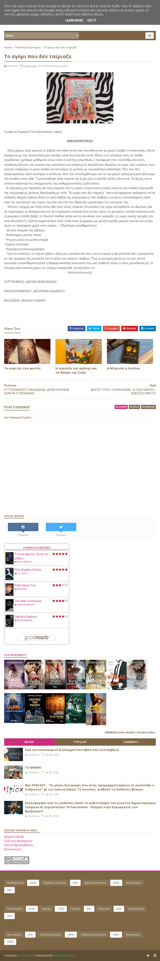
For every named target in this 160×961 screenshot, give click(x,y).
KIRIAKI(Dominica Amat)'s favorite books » (130, 732)
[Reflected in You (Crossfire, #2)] (9, 594)
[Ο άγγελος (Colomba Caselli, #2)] (55, 722)
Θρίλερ (46, 908)
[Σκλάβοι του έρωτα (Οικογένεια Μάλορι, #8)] (55, 688)
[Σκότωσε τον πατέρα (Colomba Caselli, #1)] (35, 722)
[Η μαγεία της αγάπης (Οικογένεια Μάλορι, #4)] (14, 688)
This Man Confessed (27, 601)
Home (7, 47)
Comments (130, 742)
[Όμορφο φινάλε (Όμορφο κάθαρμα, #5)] (116, 689)
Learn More (74, 20)
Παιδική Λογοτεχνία (27, 47)
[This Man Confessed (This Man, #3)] (9, 610)
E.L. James (22, 573)
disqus (134, 406)
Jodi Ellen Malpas (25, 604)
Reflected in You (25, 585)
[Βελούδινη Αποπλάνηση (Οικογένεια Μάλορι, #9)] (75, 688)
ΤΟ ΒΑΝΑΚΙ (33, 767)
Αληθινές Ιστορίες (54, 882)
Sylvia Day (22, 589)
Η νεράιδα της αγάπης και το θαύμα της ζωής (76, 370)
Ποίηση (75, 908)
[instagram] (155, 955)
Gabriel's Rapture (25, 616)
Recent (29, 742)
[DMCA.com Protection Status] (16, 863)
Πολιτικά (104, 908)
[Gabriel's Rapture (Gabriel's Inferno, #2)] (9, 626)
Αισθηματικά (15, 882)
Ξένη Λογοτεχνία (50, 934)
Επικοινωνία (12, 849)
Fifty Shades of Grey (27, 569)
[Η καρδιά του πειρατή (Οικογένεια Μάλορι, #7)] (35, 688)
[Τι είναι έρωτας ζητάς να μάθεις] (9, 563)
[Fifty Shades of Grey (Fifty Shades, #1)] (9, 579)
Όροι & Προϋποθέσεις (18, 845)
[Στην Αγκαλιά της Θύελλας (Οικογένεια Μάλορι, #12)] (137, 688)
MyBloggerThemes (64, 955)
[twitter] (148, 955)
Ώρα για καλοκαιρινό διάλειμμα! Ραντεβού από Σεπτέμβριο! (72, 750)
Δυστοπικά (14, 934)
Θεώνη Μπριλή (24, 562)
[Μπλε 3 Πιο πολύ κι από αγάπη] (75, 722)
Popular (80, 742)
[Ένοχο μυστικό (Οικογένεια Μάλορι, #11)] (96, 688)
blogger (121, 406)
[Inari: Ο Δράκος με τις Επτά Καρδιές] (14, 722)
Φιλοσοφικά (135, 908)
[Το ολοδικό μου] (96, 724)
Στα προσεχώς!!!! (15, 655)
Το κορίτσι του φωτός (22, 368)
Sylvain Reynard (24, 620)
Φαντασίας (133, 934)
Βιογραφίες (133, 882)
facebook (148, 406)
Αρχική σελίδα (14, 836)
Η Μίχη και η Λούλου (123, 368)
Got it (91, 20)
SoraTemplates (26, 955)
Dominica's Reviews (36, 547)
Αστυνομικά (14, 908)
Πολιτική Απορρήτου (18, 841)
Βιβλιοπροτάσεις (95, 882)
